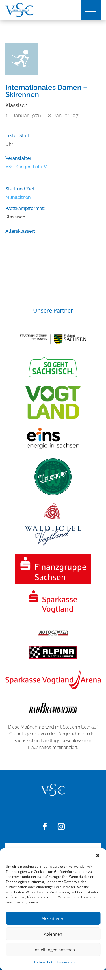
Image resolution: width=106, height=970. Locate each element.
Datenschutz (44, 962)
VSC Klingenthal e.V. (26, 166)
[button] (97, 855)
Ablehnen (53, 934)
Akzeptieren (53, 918)
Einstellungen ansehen (53, 949)
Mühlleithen (18, 197)
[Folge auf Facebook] (45, 827)
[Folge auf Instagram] (61, 827)
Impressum (66, 962)
